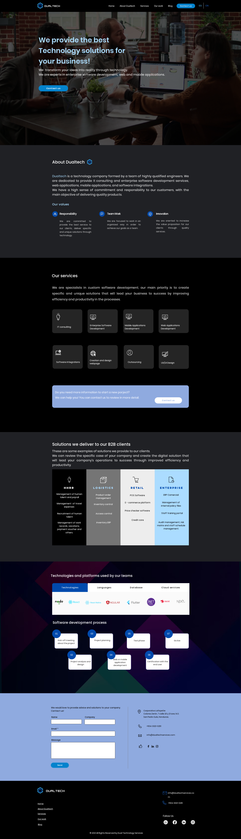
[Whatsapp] (166, 822)
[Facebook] (148, 746)
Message (56, 740)
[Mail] (165, 793)
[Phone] (164, 803)
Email (54, 729)
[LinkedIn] (152, 746)
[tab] (70, 587)
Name (54, 717)
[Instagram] (157, 746)
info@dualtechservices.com (161, 735)
